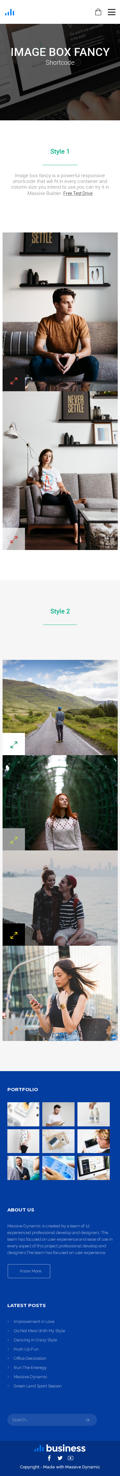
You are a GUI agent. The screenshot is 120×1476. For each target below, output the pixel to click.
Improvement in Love (34, 1321)
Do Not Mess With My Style (39, 1330)
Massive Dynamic (30, 1376)
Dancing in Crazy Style (35, 1340)
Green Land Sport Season (38, 1386)
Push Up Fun (26, 1349)
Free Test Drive (77, 193)
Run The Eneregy (30, 1367)
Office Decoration (30, 1358)
